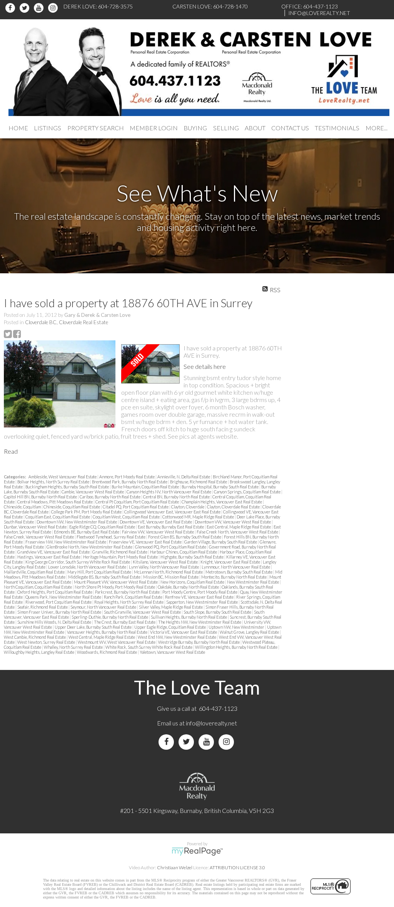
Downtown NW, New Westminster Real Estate (77, 521)
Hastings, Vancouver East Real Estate (49, 556)
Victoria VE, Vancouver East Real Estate (184, 631)
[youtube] (40, 8)
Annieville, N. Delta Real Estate (184, 476)
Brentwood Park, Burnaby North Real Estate (130, 481)
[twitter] (25, 8)
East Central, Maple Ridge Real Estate (239, 526)
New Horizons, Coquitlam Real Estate (192, 581)
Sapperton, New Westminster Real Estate (202, 601)
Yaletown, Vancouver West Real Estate (172, 652)
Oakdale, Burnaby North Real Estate (189, 586)
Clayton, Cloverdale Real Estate (233, 506)
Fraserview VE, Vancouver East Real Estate (145, 541)
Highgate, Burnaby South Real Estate (192, 556)
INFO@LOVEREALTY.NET (319, 13)
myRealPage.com (197, 851)
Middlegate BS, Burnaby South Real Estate (104, 576)
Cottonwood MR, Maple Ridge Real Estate (198, 516)
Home (18, 127)
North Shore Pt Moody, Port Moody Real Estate (115, 586)
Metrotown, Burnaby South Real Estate (239, 571)
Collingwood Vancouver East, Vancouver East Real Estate (172, 511)
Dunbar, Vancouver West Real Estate (35, 526)
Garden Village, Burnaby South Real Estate (221, 541)
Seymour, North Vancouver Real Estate (103, 606)
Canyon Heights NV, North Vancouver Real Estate (169, 491)
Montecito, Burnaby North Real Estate (234, 576)
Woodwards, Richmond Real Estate (107, 652)
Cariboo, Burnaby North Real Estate (110, 496)
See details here (205, 366)
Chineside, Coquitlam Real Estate (72, 506)
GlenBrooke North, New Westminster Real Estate (90, 546)
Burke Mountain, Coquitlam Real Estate (146, 486)
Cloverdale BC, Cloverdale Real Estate (66, 322)
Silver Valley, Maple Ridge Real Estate (171, 606)
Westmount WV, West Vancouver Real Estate (117, 641)
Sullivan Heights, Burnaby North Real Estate (189, 616)
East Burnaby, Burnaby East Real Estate (171, 526)
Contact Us (290, 127)
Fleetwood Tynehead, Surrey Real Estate (111, 536)
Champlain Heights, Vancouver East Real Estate (222, 501)
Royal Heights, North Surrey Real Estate (129, 601)
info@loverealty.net (211, 723)
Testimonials (337, 127)
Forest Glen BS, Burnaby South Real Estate (185, 536)
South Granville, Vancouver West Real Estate (143, 611)
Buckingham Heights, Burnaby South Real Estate (67, 486)
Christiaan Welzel (174, 867)
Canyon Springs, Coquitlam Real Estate (247, 491)
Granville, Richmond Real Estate (120, 551)
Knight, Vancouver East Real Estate (230, 561)
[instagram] (54, 8)
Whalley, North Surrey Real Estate (74, 647)
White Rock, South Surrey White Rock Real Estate (149, 647)
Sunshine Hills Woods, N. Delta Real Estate (54, 621)
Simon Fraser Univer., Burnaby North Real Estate (59, 611)
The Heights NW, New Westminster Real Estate (200, 621)
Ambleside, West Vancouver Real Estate (62, 476)
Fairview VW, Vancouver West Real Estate (158, 531)
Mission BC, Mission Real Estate (171, 576)
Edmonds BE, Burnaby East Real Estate (87, 531)
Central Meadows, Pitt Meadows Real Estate (55, 501)
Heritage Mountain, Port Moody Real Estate (121, 556)
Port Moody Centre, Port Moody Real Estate (200, 591)
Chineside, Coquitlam (23, 506)
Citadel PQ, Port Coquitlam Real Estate (136, 506)
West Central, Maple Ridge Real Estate (102, 636)
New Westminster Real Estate (253, 581)
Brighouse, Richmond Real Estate (199, 481)
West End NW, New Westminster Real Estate (177, 636)
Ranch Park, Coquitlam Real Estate (133, 596)
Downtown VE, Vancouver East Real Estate (156, 521)
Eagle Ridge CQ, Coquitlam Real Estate (102, 526)
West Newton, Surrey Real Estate (46, 641)
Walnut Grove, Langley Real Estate (250, 631)
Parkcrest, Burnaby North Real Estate (127, 591)
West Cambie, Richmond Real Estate (35, 636)
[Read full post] (59, 383)
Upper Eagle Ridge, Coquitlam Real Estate (170, 626)
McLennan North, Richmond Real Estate (169, 571)
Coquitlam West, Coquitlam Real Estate (126, 516)
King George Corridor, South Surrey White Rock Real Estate (78, 561)
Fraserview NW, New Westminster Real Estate (66, 541)
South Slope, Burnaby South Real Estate (218, 611)
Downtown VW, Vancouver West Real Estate (233, 521)
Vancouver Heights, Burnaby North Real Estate (107, 631)
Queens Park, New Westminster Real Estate (63, 596)
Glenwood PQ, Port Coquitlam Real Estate (171, 546)
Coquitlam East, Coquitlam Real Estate (58, 516)
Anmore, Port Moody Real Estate (127, 476)
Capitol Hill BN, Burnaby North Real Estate (41, 496)
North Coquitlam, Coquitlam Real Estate (38, 586)
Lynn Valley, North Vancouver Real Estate (164, 566)
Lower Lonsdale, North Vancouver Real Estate (87, 566)
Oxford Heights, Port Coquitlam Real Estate (55, 591)
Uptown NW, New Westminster (237, 626)
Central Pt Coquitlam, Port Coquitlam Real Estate (137, 501)
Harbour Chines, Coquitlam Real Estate (184, 551)
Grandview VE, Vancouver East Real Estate (53, 551)
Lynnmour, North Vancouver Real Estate (236, 566)
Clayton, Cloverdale (188, 506)
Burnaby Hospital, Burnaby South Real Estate (220, 486)
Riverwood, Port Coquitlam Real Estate (58, 601)
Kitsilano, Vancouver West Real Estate (166, 561)
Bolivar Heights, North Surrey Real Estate (53, 481)
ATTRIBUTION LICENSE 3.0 (237, 867)
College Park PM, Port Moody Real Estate (86, 511)
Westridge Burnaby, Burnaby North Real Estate (199, 641)
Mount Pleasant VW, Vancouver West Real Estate (116, 581)
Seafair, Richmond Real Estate (42, 606)
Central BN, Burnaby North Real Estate (176, 496)
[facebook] (11, 8)
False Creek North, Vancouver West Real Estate (238, 531)
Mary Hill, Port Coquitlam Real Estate (99, 571)
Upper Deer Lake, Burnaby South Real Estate (93, 626)
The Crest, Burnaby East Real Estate (125, 621)
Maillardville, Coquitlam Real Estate (34, 571)
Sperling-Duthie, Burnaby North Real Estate (110, 616)
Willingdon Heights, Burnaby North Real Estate (236, 647)
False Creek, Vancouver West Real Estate (39, 536)
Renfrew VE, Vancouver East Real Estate (199, 596)
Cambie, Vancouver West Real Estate (93, 491)
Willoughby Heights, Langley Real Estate (39, 652)
